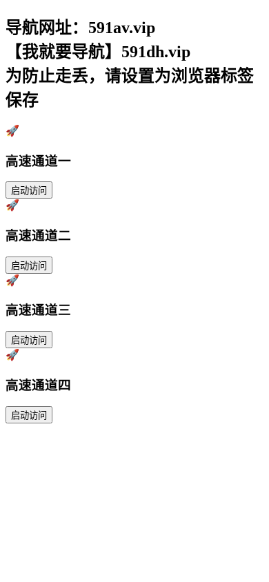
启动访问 (29, 190)
